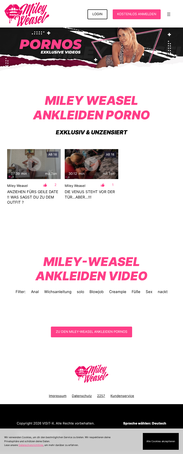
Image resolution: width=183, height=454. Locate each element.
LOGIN (97, 14)
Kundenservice (122, 396)
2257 (101, 396)
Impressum (58, 396)
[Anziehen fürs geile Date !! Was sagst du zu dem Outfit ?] (34, 164)
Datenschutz (82, 396)
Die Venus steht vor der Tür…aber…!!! (90, 194)
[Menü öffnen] (168, 14)
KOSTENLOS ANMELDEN (136, 14)
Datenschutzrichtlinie (31, 445)
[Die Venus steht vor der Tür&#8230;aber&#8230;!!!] (91, 164)
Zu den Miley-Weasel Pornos (91, 332)
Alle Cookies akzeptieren (160, 441)
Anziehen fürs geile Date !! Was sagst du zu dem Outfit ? (32, 197)
